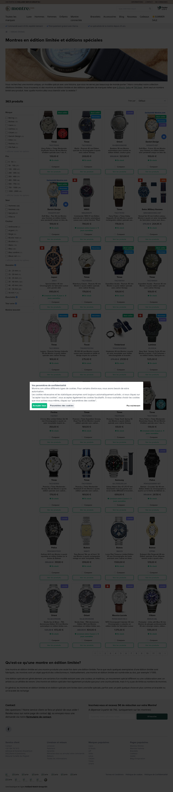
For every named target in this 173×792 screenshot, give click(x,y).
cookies (72, 388)
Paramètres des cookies (61, 405)
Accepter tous (39, 405)
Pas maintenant (133, 405)
